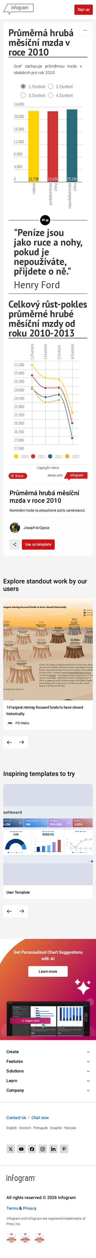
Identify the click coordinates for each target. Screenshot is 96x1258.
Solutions (14, 1071)
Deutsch (25, 1128)
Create (12, 1051)
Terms (12, 1208)
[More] (85, 30)
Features (14, 1061)
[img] (33, 146)
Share (19, 476)
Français (70, 1128)
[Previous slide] (9, 742)
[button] (22, 456)
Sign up (84, 9)
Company (15, 1090)
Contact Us (16, 1117)
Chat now (40, 1117)
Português (40, 1128)
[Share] (15, 544)
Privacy (30, 1208)
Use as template (38, 544)
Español (56, 1128)
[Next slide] (22, 742)
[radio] (34, 87)
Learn (11, 1080)
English (11, 1128)
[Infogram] (18, 10)
